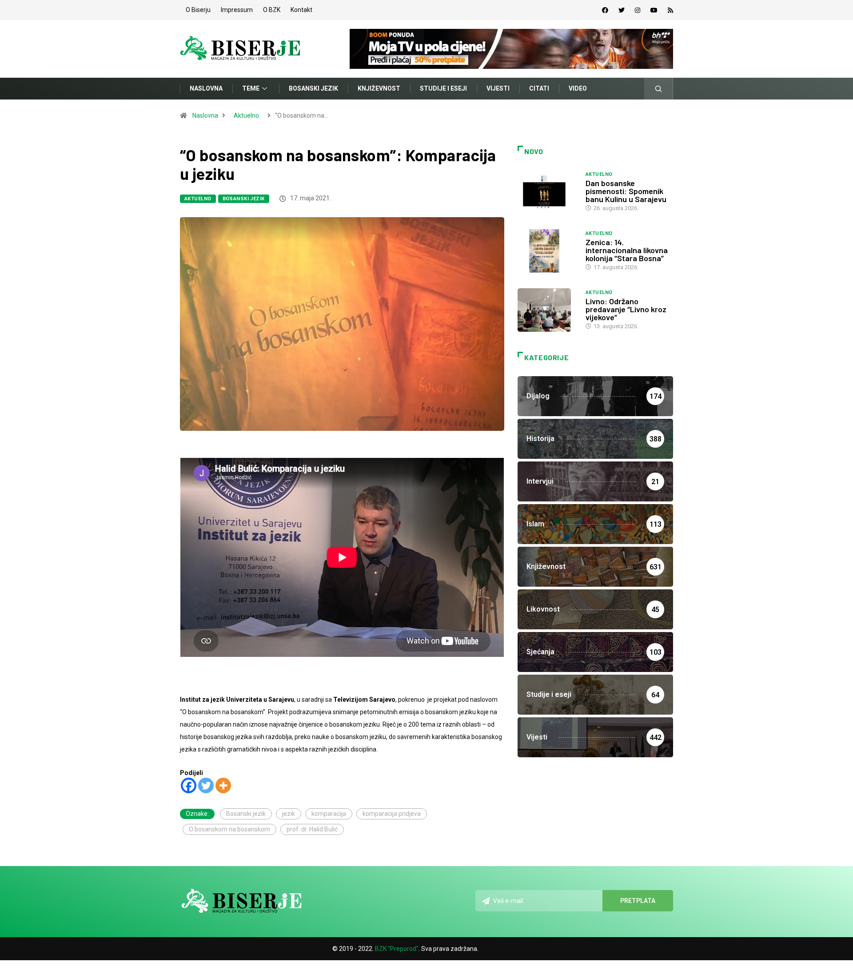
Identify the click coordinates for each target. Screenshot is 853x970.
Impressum (237, 9)
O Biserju (198, 9)
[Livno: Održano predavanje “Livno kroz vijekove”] (547, 310)
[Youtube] (654, 10)
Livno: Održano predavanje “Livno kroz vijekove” (626, 309)
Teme (250, 88)
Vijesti (498, 88)
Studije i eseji (443, 88)
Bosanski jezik (313, 88)
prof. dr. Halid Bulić (312, 829)
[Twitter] (621, 10)
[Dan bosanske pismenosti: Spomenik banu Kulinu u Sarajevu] (547, 192)
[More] (223, 785)
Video (578, 88)
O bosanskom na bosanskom (229, 829)
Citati (539, 88)
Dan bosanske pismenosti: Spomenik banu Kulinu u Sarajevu (626, 191)
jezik (288, 813)
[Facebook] (605, 10)
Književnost (379, 88)
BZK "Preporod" (397, 948)
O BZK (271, 9)
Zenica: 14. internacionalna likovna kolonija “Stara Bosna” (627, 250)
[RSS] (670, 10)
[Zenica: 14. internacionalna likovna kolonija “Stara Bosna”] (547, 251)
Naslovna (206, 88)
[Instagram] (637, 10)
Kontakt (301, 9)
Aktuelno (246, 115)
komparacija (328, 813)
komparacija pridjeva (392, 813)
